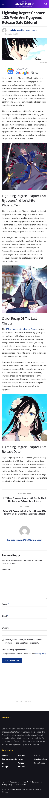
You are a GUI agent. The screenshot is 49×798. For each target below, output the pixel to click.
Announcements (9, 759)
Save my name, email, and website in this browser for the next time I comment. (23, 641)
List (3, 763)
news (20, 759)
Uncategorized (40, 759)
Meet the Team (21, 784)
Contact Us (24, 782)
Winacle (4, 792)
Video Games (39, 763)
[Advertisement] (24, 682)
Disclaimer (36, 782)
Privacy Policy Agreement (14, 649)
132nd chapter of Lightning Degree (21, 329)
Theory (21, 766)
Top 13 (37, 755)
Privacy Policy (40, 653)
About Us (13, 782)
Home (4, 782)
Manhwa (21, 755)
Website (5, 628)
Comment (7, 569)
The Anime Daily (12, 789)
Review (21, 763)
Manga (5, 766)
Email (5, 616)
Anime (5, 755)
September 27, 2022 (11, 34)
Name (5, 604)
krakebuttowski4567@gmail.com (23, 30)
